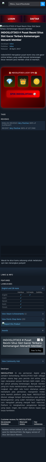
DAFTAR (34, 18)
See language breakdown (6, 423)
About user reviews (23, 423)
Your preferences (38, 423)
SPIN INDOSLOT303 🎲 (23, 94)
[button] (23, 125)
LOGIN (11, 18)
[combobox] (24, 4)
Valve (11, 44)
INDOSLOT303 (7, 373)
